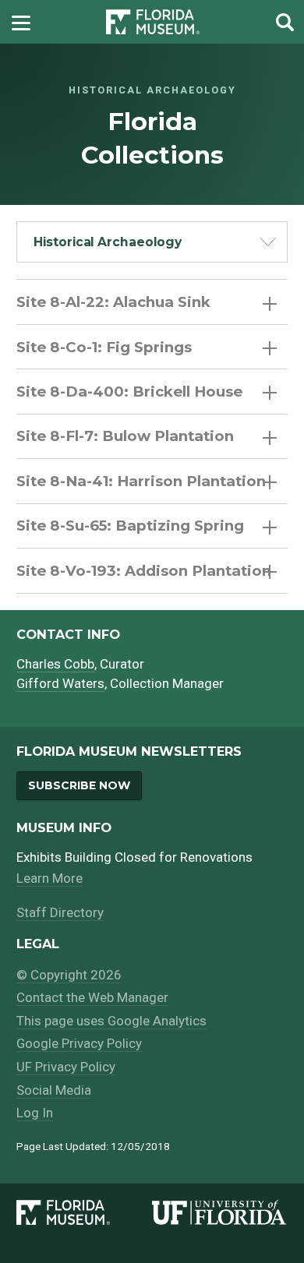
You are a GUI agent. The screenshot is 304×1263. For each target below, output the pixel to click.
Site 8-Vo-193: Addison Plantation (143, 571)
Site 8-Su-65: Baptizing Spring (130, 525)
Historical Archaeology (108, 242)
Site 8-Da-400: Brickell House (129, 391)
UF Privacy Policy (65, 1066)
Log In (34, 1112)
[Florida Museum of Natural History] (84, 1212)
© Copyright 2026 (69, 975)
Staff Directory (60, 912)
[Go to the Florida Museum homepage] (153, 22)
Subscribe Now (79, 785)
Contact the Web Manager (92, 997)
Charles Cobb (55, 664)
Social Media (53, 1090)
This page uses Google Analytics (111, 1020)
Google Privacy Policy (79, 1043)
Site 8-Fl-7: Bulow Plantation (125, 436)
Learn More (49, 878)
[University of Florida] (220, 1212)
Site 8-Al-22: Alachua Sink (113, 302)
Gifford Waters (60, 683)
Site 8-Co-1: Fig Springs (104, 347)
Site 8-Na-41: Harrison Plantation (141, 481)
